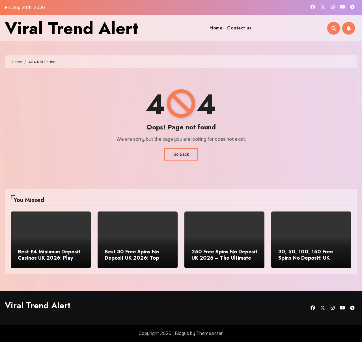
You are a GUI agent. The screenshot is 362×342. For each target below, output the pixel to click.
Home (216, 28)
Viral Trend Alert (71, 28)
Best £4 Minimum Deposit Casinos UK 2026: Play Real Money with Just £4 (49, 258)
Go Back (181, 154)
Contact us (239, 28)
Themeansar (209, 333)
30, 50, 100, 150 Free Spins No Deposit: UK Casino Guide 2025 (305, 258)
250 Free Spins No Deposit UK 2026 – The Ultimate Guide (224, 258)
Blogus (182, 333)
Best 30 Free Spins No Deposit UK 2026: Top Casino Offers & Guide (132, 258)
